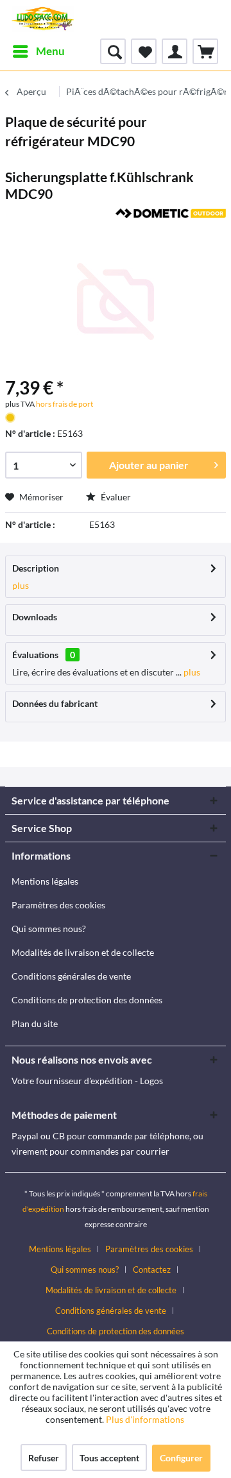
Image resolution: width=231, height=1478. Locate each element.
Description (35, 568)
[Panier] (205, 51)
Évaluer (115, 496)
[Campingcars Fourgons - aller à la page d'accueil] (43, 19)
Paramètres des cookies (58, 904)
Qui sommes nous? (49, 928)
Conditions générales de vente (71, 976)
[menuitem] (38, 51)
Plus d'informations (146, 1419)
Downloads (34, 616)
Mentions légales (45, 881)
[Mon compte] (174, 51)
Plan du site (35, 1023)
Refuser (43, 1457)
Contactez (152, 1269)
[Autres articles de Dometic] (171, 219)
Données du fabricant (55, 703)
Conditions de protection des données (87, 999)
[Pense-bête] (144, 51)
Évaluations (35, 654)
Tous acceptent (109, 1457)
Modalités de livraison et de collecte (83, 952)
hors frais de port (64, 404)
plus (20, 585)
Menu (50, 51)
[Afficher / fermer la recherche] (113, 51)
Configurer (181, 1457)
